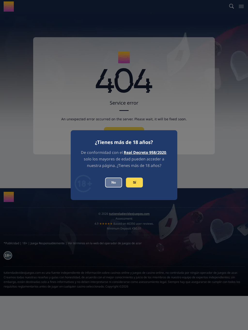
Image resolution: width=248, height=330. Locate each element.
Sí (134, 182)
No (113, 182)
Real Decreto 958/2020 (145, 152)
